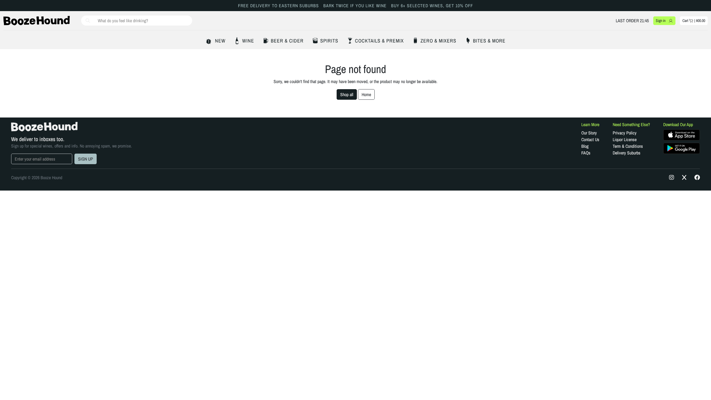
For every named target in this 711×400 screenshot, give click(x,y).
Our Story (589, 133)
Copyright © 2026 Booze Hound (36, 177)
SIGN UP (85, 159)
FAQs (585, 153)
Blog (585, 146)
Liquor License (625, 139)
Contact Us (590, 139)
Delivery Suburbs (626, 153)
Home (366, 94)
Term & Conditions (628, 146)
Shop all (346, 94)
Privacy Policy (625, 133)
